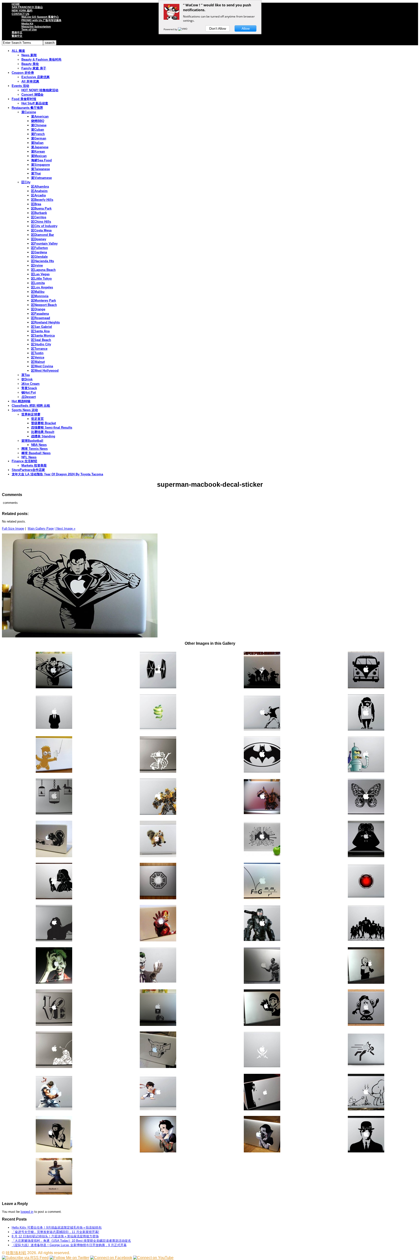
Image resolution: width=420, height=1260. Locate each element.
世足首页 (37, 419)
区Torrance (39, 348)
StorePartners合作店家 (28, 470)
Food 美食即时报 (24, 99)
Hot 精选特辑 (21, 401)
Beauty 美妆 (30, 64)
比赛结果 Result (42, 432)
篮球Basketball (32, 440)
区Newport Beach (44, 305)
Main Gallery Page (41, 528)
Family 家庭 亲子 (33, 68)
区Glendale (39, 256)
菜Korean (38, 151)
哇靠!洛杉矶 (16, 1253)
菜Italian (37, 143)
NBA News (39, 445)
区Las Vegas (40, 274)
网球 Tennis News (34, 449)
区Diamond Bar (42, 235)
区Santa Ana (40, 331)
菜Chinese (38, 125)
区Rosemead (40, 318)
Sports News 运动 (25, 410)
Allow (246, 28)
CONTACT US (20, 13)
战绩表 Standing (43, 436)
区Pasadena (40, 313)
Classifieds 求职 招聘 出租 (31, 405)
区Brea (36, 204)
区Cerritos (38, 217)
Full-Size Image (13, 528)
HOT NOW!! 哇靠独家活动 (39, 90)
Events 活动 (20, 86)
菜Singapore (40, 164)
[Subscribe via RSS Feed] (25, 1258)
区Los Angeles (42, 287)
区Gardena (39, 252)
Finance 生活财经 (24, 461)
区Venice (37, 357)
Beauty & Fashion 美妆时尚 (41, 59)
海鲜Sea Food (41, 160)
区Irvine (37, 265)
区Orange (38, 309)
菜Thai (36, 173)
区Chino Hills (41, 221)
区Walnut (38, 362)
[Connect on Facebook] (111, 1258)
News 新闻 (29, 55)
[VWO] (183, 29)
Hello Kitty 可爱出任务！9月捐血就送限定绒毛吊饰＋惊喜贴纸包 (57, 1227)
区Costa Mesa (41, 230)
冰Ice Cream (30, 384)
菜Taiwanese (40, 169)
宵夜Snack (29, 388)
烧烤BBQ (37, 121)
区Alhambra (40, 186)
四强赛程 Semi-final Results (51, 427)
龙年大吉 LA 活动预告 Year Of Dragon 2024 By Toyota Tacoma (57, 474)
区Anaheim (39, 191)
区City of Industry (44, 226)
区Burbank (39, 213)
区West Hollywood (45, 370)
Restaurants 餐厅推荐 (27, 108)
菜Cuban (37, 129)
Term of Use (29, 29)
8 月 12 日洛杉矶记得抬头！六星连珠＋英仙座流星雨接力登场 (55, 1236)
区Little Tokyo (41, 278)
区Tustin (37, 353)
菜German (38, 138)
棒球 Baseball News (36, 453)
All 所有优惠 (30, 81)
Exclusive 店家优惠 (35, 77)
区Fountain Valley (44, 243)
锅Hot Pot (28, 392)
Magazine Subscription (36, 26)
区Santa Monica (43, 335)
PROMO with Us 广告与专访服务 (41, 20)
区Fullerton (39, 248)
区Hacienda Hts (42, 261)
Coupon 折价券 (23, 72)
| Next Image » (65, 528)
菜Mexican (39, 156)
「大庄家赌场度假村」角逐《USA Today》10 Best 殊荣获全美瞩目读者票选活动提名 (71, 1240)
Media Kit (27, 23)
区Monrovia (39, 296)
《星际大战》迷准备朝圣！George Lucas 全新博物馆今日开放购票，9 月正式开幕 (69, 1245)
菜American (40, 116)
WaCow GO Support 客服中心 (40, 16)
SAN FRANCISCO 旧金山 (27, 7)
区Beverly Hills (42, 200)
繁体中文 (17, 35)
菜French (38, 134)
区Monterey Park (43, 300)
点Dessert (28, 397)
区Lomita (38, 283)
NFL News (28, 457)
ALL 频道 (18, 51)
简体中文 (17, 32)
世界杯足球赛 (30, 414)
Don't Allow (217, 28)
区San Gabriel (41, 327)
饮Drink (27, 379)
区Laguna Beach (43, 270)
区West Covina (42, 366)
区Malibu (37, 292)
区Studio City (41, 344)
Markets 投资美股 (34, 465)
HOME (16, 4)
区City (25, 182)
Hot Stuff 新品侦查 (34, 103)
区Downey (38, 239)
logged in (27, 1212)
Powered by (171, 29)
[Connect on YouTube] (153, 1258)
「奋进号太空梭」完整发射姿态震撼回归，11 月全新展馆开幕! (55, 1232)
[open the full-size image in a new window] (80, 636)
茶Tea (25, 375)
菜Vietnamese (41, 178)
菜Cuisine (28, 112)
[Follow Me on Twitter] (69, 1258)
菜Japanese (39, 147)
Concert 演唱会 (32, 94)
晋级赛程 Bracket (43, 423)
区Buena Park (41, 208)
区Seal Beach (41, 340)
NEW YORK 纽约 (22, 10)
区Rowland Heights (45, 322)
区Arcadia (38, 195)
